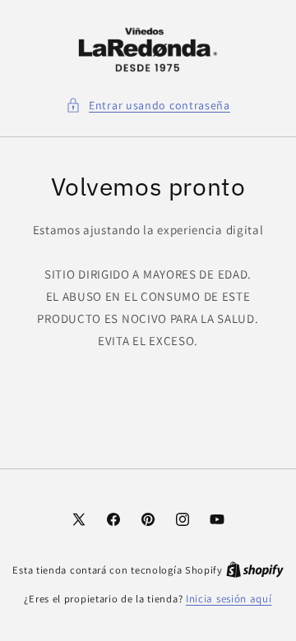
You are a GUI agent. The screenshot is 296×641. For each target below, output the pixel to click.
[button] (148, 105)
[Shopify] (255, 570)
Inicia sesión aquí (229, 599)
